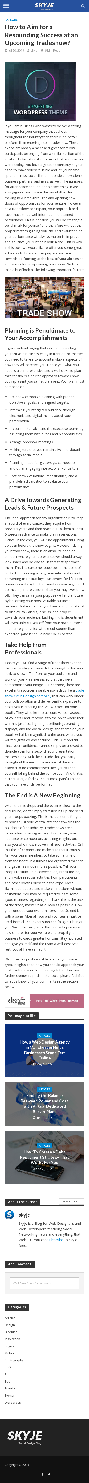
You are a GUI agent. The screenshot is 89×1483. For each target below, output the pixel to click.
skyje (34, 50)
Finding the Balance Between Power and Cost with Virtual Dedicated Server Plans (44, 1103)
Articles (11, 20)
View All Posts (71, 1201)
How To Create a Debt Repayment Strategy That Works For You (44, 1157)
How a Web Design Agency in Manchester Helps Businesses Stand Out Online (45, 1050)
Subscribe (55, 1239)
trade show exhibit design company (44, 693)
